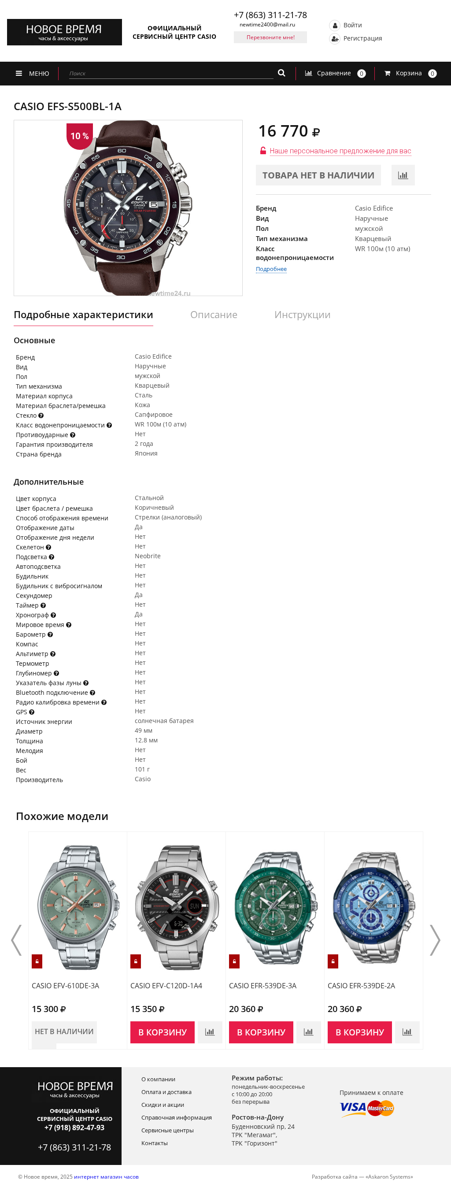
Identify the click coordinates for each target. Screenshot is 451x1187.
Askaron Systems (389, 1176)
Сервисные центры (167, 1130)
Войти (352, 24)
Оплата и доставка (166, 1092)
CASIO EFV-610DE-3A (65, 985)
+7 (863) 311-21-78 (270, 15)
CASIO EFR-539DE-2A (361, 985)
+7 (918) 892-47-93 (74, 1127)
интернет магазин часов (106, 1176)
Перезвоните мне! (271, 37)
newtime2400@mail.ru (267, 24)
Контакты (154, 1143)
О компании (158, 1079)
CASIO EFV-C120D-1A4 (166, 985)
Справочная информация (176, 1117)
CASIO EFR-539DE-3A (262, 985)
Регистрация (362, 37)
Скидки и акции (162, 1105)
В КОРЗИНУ (162, 1032)
